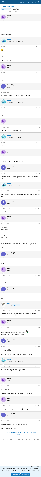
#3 (39, 72)
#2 (39, 46)
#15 (39, 295)
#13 (39, 260)
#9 (39, 173)
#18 (39, 347)
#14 (39, 275)
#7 (39, 142)
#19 (39, 366)
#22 (39, 421)
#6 (39, 127)
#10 (39, 191)
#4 (39, 92)
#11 (39, 208)
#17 (39, 328)
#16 (39, 310)
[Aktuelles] (39, 2)
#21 (39, 405)
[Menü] (2, 2)
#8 (39, 158)
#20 (39, 386)
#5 (39, 107)
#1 (39, 23)
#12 (39, 224)
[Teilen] (36, 23)
